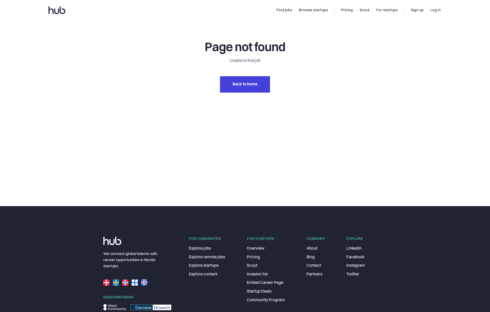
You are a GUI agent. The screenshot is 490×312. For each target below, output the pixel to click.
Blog (311, 257)
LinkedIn (354, 249)
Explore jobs (200, 249)
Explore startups (203, 266)
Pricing (253, 257)
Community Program (266, 300)
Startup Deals (259, 291)
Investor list (257, 274)
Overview (255, 249)
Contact (314, 266)
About (312, 249)
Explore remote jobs (207, 257)
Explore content (203, 274)
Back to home (245, 84)
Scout (252, 266)
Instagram (355, 266)
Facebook (355, 257)
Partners (314, 274)
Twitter (352, 274)
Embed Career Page (265, 283)
